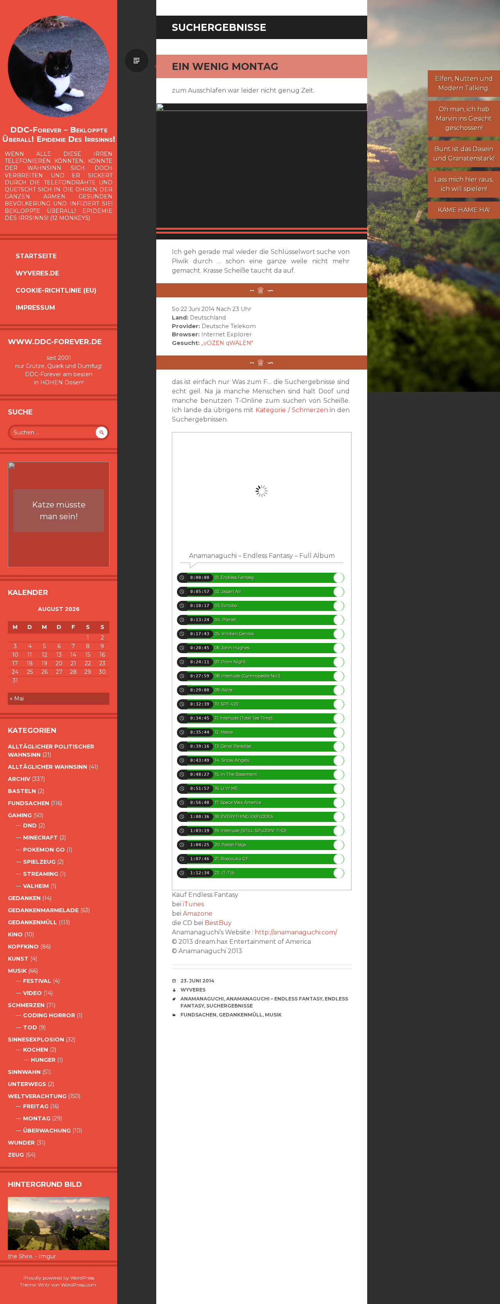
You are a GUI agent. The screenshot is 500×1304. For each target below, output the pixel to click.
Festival (37, 980)
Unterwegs (27, 1084)
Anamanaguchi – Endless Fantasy (274, 999)
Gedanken (24, 898)
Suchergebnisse (229, 1006)
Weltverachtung (37, 1096)
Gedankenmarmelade (43, 910)
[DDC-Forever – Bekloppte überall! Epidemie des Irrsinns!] (58, 66)
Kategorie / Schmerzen (291, 410)
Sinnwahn (24, 1071)
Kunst (18, 958)
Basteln (22, 791)
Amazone (197, 913)
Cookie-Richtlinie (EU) (56, 290)
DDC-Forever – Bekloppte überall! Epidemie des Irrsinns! (58, 134)
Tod (30, 1027)
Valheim (36, 886)
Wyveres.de (37, 273)
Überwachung (47, 1130)
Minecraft (40, 837)
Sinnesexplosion (36, 1039)
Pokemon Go (44, 849)
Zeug (16, 1154)
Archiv (19, 778)
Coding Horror (49, 1015)
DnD (30, 825)
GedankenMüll (32, 922)
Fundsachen (28, 803)
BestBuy (218, 923)
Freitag (35, 1106)
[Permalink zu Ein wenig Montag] (261, 168)
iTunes (193, 904)
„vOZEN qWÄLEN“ (227, 343)
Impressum (35, 307)
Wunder (21, 1142)
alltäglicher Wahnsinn (47, 766)
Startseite (36, 256)
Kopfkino (23, 946)
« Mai (17, 698)
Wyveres (192, 990)
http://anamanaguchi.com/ (296, 932)
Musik (17, 970)
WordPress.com (78, 1285)
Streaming (40, 873)
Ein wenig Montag (225, 66)
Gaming (20, 815)
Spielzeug (39, 861)
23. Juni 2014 (197, 981)
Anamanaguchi (202, 999)
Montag (36, 1118)
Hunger (43, 1059)
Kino (15, 934)
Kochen (35, 1049)
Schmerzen (26, 1005)
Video (32, 993)
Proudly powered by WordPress (58, 1278)
